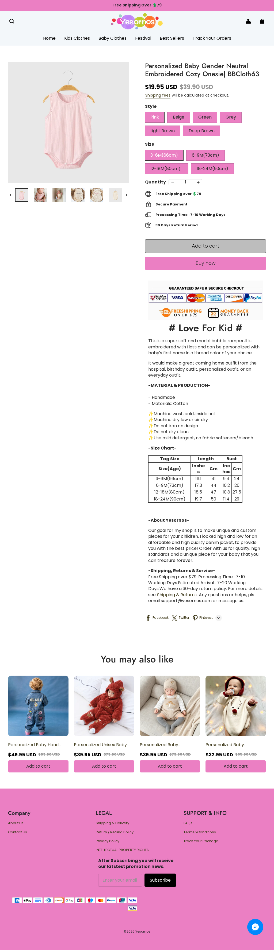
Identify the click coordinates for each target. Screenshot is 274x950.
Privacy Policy (107, 841)
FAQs (188, 823)
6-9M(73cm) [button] (205, 155)
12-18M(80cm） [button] (166, 168)
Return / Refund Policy (115, 832)
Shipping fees (157, 95)
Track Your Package (201, 841)
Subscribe (160, 880)
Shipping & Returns (177, 595)
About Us (16, 823)
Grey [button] (231, 117)
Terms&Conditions (200, 832)
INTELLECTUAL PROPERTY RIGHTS (122, 850)
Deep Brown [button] (202, 131)
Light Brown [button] (162, 131)
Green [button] (205, 117)
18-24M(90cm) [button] (212, 168)
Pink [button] (154, 117)
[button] (12, 21)
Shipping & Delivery (112, 823)
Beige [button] (178, 117)
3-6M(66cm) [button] (164, 155)
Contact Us (17, 832)
